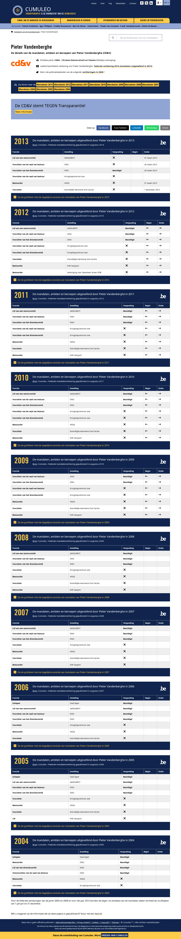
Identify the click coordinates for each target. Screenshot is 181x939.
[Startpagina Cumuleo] (12, 32)
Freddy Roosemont (62, 26)
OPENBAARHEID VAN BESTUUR (115, 20)
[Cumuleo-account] (159, 2)
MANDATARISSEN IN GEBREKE (78, 20)
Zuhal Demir (93, 26)
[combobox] (139, 37)
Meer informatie (23, 111)
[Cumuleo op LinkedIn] (151, 3)
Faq (110, 3)
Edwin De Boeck (149, 26)
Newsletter (120, 3)
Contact (132, 3)
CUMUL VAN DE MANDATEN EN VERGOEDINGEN (35, 20)
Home (93, 3)
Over (102, 3)
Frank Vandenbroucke (130, 26)
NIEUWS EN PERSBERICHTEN (151, 20)
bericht (98, 913)
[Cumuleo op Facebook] (142, 3)
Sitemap (115, 922)
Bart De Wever (79, 26)
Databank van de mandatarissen (27, 32)
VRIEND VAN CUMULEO (115, 935)
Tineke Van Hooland (109, 26)
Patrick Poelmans (30, 26)
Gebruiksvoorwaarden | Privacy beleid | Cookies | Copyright (82, 922)
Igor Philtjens (46, 26)
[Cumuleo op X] (147, 3)
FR (165, 3)
